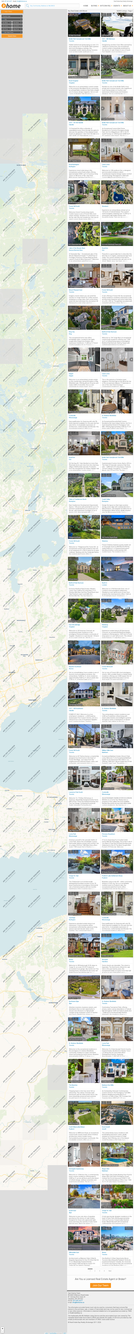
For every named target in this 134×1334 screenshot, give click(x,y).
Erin (103, 250)
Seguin (71, 374)
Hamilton (105, 961)
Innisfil (104, 1129)
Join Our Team (100, 1285)
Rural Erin (105, 248)
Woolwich (105, 206)
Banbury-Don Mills (108, 1085)
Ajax (70, 1003)
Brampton (72, 501)
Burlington (72, 166)
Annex (71, 959)
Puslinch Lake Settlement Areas (112, 876)
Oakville (104, 41)
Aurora (71, 669)
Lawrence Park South (76, 792)
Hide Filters (8, 12)
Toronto (71, 41)
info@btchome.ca (22, 1)
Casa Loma (105, 164)
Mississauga (73, 417)
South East (72, 1210)
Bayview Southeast (75, 666)
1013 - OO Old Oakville (76, 123)
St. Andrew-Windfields (109, 415)
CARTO (64, 1333)
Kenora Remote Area (75, 250)
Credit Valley (106, 499)
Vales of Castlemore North (77, 499)
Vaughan (72, 83)
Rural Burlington (74, 164)
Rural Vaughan (73, 81)
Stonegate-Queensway (76, 1169)
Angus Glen (105, 1169)
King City (72, 332)
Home (85, 6)
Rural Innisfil (106, 1127)
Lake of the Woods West (77, 248)
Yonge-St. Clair (74, 876)
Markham (105, 752)
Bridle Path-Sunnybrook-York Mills (80, 39)
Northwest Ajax (74, 1001)
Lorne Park (72, 834)
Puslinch (104, 878)
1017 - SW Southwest (76, 708)
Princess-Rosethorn (108, 834)
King (70, 334)
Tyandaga (72, 918)
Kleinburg (105, 625)
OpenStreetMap (53, 1333)
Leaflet (46, 1333)
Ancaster (105, 959)
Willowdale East (74, 1252)
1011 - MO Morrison (108, 39)
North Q (104, 583)
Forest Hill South (74, 206)
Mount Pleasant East (75, 290)
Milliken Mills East (107, 750)
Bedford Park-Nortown (109, 332)
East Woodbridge (74, 625)
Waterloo (105, 541)
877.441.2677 (8, 1)
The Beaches (73, 1085)
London (104, 585)
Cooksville (72, 415)
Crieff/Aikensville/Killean (77, 1127)
